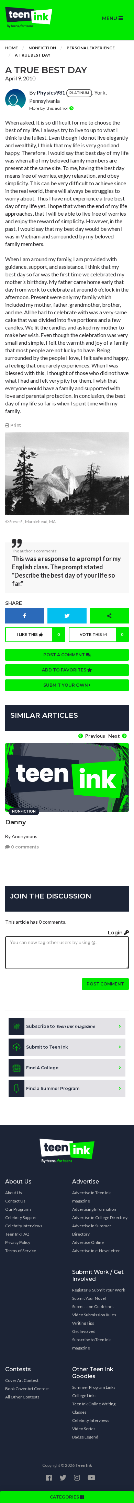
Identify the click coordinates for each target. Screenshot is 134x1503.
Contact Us (15, 1201)
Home (11, 47)
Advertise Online (88, 1242)
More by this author (49, 108)
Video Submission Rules (94, 1314)
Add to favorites (64, 669)
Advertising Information (94, 1209)
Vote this (102, 634)
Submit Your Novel (89, 1298)
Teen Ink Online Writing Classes (93, 1408)
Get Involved (84, 1331)
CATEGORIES (65, 1497)
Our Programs (18, 1209)
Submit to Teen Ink (47, 1047)
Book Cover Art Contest (27, 1388)
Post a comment (64, 654)
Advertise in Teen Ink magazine (91, 1197)
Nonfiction (42, 47)
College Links (84, 1395)
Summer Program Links (93, 1387)
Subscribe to (60, 1026)
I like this (38, 634)
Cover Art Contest (21, 1380)
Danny (15, 822)
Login (116, 933)
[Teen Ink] (33, 17)
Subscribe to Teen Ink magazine (91, 1343)
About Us (13, 1192)
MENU (110, 18)
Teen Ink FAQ (17, 1234)
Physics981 (51, 92)
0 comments (24, 846)
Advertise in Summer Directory (91, 1230)
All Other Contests (22, 1396)
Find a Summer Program (52, 1088)
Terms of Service (20, 1250)
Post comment (105, 983)
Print (15, 425)
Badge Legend (85, 1437)
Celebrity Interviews (23, 1225)
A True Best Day (33, 55)
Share (13, 603)
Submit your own (66, 685)
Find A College (42, 1067)
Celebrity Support (21, 1217)
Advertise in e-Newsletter (96, 1250)
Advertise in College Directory (99, 1217)
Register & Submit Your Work (98, 1290)
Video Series (84, 1428)
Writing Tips (83, 1323)
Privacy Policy (17, 1242)
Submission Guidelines (93, 1306)
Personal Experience (91, 47)
